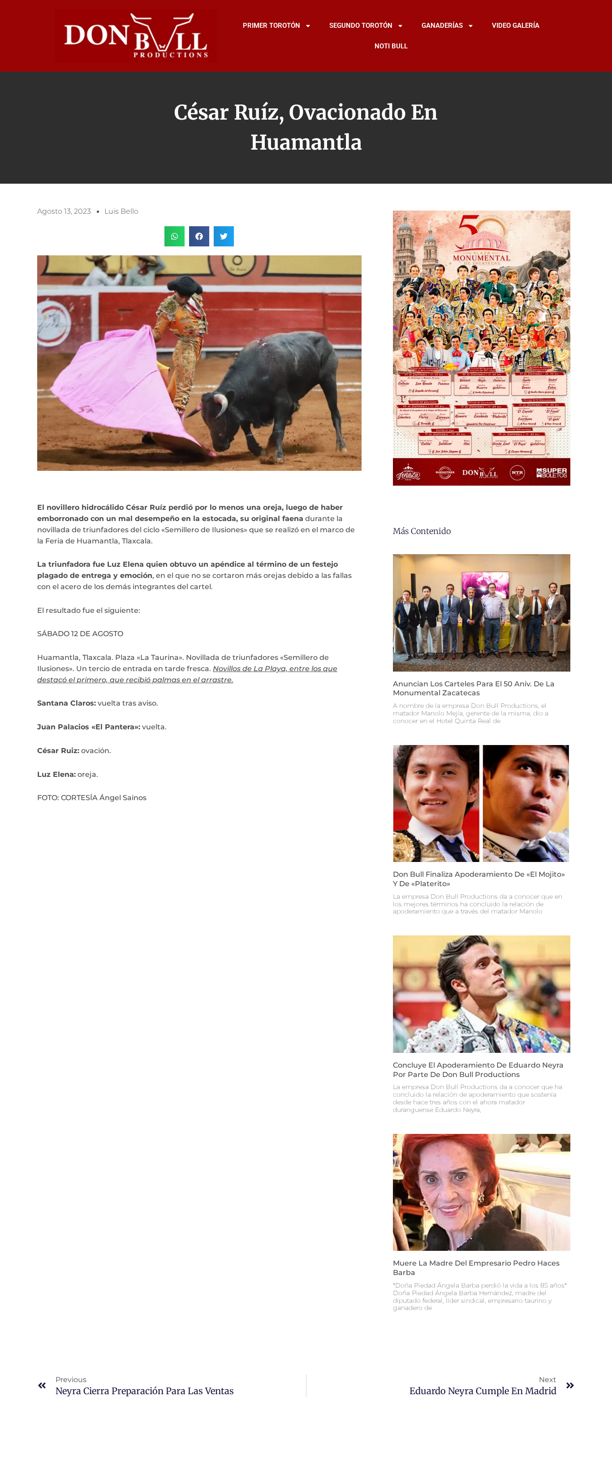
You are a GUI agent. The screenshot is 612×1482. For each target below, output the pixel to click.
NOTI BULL (391, 46)
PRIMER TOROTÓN (271, 26)
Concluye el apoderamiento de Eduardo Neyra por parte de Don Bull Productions (478, 1070)
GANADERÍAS (442, 26)
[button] (174, 236)
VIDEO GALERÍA (515, 26)
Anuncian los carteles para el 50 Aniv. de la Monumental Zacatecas (474, 689)
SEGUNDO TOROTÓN (360, 26)
